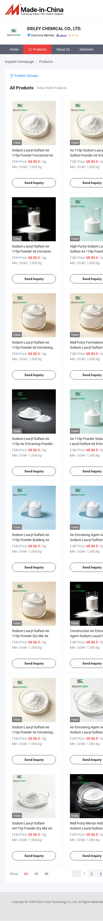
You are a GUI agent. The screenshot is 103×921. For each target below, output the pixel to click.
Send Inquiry (34, 183)
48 (46, 873)
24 (26, 874)
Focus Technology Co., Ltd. (60, 902)
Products (40, 49)
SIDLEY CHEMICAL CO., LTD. (54, 28)
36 (36, 873)
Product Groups (26, 75)
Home (14, 49)
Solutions (86, 49)
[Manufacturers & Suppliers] (35, 9)
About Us (63, 49)
